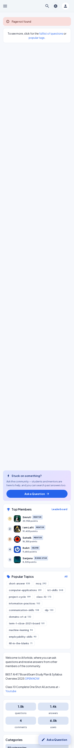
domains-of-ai (20, 616)
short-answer (19, 583)
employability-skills (22, 636)
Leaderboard (59, 509)
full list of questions (51, 33)
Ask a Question (54, 740)
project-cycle (20, 596)
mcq (41, 583)
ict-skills (55, 590)
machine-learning (21, 630)
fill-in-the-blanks (20, 643)
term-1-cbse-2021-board (27, 623)
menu (5, 6)
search (47, 6)
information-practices (24, 603)
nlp (49, 610)
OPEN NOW (32, 678)
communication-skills (24, 610)
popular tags (37, 37)
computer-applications (25, 590)
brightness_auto (56, 6)
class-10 (43, 596)
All (66, 576)
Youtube (11, 691)
